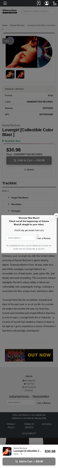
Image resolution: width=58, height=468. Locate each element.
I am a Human (44, 238)
